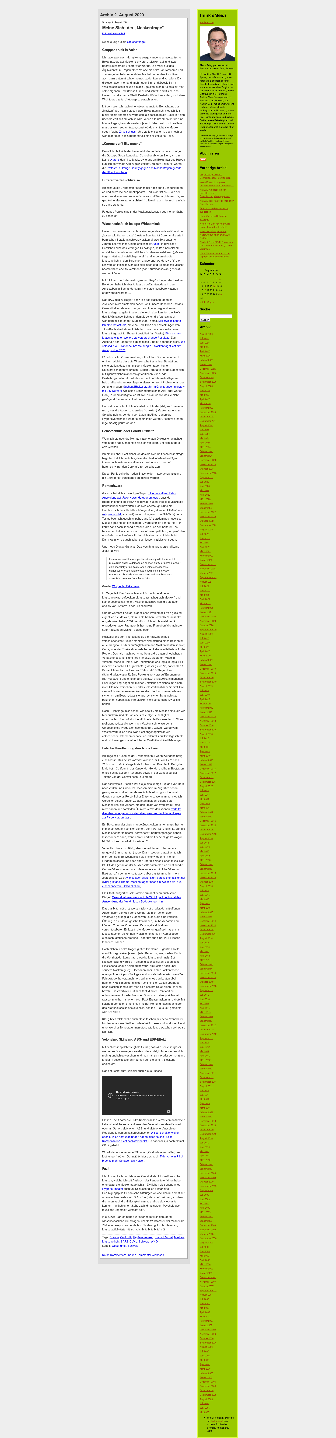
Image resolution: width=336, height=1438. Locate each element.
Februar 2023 (206, 503)
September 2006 (208, 1342)
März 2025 (205, 403)
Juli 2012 (204, 1042)
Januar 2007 (206, 1325)
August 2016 (206, 838)
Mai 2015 (204, 899)
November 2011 (208, 1073)
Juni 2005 (205, 1407)
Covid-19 (126, 1237)
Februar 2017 (206, 812)
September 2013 (208, 986)
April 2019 (205, 699)
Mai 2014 (204, 951)
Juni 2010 (205, 1147)
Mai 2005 (204, 1412)
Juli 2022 (204, 534)
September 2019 (208, 681)
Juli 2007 (204, 1299)
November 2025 (208, 373)
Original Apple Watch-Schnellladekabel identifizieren (215, 176)
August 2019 (206, 686)
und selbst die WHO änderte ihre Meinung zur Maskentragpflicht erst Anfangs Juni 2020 (143, 346)
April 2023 (205, 494)
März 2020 (205, 655)
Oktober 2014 (207, 929)
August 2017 (206, 786)
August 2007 (206, 1294)
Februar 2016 (206, 864)
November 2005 (208, 1386)
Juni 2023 (205, 486)
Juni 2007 (205, 1303)
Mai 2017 (204, 799)
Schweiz (144, 1241)
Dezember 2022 (208, 512)
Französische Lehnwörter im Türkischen (214, 210)
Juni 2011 (205, 1094)
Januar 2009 (206, 1220)
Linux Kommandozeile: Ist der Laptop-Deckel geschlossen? (215, 254)
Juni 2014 (205, 947)
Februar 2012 (206, 1064)
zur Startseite (207, 22)
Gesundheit (119, 1246)
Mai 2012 (204, 1051)
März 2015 (205, 907)
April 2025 (205, 399)
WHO (154, 1241)
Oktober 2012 (207, 1029)
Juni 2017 (205, 794)
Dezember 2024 (208, 412)
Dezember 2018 (208, 716)
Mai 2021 (204, 594)
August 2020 (206, 633)
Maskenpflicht (110, 1241)
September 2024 (208, 420)
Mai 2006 (204, 1360)
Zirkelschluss (127, 132)
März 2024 (205, 447)
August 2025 (206, 386)
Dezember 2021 (208, 564)
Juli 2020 (204, 638)
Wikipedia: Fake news (125, 586)
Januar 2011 (206, 1116)
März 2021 (205, 603)
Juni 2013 (205, 999)
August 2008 (206, 1242)
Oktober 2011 (207, 1077)
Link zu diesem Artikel (113, 33)
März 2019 (205, 703)
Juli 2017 (204, 790)
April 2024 (205, 442)
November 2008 (208, 1229)
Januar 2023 (206, 507)
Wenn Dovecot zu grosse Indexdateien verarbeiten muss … (217, 183)
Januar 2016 (206, 868)
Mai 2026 (204, 346)
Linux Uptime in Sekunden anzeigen (213, 217)
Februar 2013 (206, 1016)
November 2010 (208, 1125)
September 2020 (208, 629)
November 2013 (208, 977)
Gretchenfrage (136, 42)
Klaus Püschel (164, 1237)
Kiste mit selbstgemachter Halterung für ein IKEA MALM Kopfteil (215, 235)
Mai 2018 (204, 746)
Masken (179, 1237)
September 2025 (208, 381)
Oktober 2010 (207, 1129)
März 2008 (205, 1264)
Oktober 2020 (207, 625)
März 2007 (205, 1316)
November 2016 (208, 825)
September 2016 (208, 833)
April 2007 (205, 1312)
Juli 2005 (204, 1403)
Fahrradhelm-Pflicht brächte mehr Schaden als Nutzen (143, 1158)
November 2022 (208, 516)
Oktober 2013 (207, 981)
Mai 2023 (204, 490)
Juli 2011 (204, 1090)
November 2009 (208, 1177)
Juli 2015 (204, 890)
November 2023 (208, 464)
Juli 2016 (204, 842)
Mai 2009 (204, 1203)
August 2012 (206, 1038)
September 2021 (208, 577)
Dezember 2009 (208, 1173)
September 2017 (208, 781)
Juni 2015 (205, 894)
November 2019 (208, 673)
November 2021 (208, 568)
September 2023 (208, 473)
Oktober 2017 (207, 777)
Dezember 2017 (208, 768)
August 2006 (206, 1346)
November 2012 (208, 1025)
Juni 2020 (205, 642)
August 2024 (206, 425)
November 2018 (208, 720)
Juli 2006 (204, 1351)
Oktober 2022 (207, 520)
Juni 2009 (205, 1199)
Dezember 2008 (208, 1225)
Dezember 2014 (208, 920)
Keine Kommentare (114, 1255)
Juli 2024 (204, 429)
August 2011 (206, 1086)
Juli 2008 (204, 1246)
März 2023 (205, 499)
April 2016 (205, 855)
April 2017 (205, 803)
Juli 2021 (204, 586)
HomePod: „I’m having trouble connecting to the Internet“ (215, 225)
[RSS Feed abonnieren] (203, 160)
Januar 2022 (206, 560)
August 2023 (206, 477)
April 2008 (205, 1260)
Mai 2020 (204, 647)
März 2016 (205, 860)
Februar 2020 (206, 660)
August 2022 (206, 529)
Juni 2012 (205, 1046)
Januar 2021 (206, 612)
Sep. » (210, 302)
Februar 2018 (206, 760)
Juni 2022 (205, 538)
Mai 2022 (204, 542)
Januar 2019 (206, 712)
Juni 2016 (205, 846)
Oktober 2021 (207, 573)
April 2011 (205, 1103)
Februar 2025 (206, 407)
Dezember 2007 (208, 1277)
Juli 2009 (204, 1194)
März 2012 (205, 1060)
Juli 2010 (204, 1142)
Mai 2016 (204, 851)
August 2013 (206, 990)
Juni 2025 (205, 390)
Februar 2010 (206, 1164)
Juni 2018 (205, 742)
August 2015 (206, 886)
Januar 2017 (206, 816)
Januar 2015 (206, 916)
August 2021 (206, 581)
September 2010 (208, 1133)
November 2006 (208, 1333)
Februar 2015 (206, 912)
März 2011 (205, 1107)
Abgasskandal (112, 514)
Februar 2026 (206, 360)
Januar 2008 (206, 1273)
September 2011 (208, 1081)
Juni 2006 (205, 1355)
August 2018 (206, 734)
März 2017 (205, 807)
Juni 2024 (205, 433)
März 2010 (205, 1159)
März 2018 (205, 755)
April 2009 (205, 1207)
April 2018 (205, 751)
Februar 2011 (206, 1112)
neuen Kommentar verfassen (146, 1255)
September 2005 (208, 1394)
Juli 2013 (204, 994)
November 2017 (208, 773)
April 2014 (205, 955)
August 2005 (206, 1399)
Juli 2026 (204, 338)
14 (214, 286)
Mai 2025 (204, 394)
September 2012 (208, 1033)
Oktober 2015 (207, 881)
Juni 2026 (205, 342)
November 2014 (208, 925)
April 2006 (205, 1364)
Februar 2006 (206, 1373)
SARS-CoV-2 (129, 1241)
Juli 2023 (204, 481)
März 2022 (205, 551)
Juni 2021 (205, 590)
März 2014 (205, 959)
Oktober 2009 (207, 1181)
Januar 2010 (206, 1168)
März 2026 (205, 355)
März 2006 (205, 1368)
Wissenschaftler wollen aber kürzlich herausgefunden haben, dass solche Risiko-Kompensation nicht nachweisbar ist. (141, 1137)
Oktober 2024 (207, 416)
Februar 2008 (206, 1268)
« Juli (202, 302)
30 (220, 294)
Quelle (155, 244)
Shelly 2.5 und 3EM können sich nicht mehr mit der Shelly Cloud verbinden (216, 245)
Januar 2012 (206, 1068)
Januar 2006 (206, 1377)
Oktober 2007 (207, 1286)
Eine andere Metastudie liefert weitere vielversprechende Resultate (141, 335)
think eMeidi (217, 1421)
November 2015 (208, 877)
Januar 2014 (206, 968)
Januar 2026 (206, 364)
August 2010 (206, 1138)
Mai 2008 (204, 1255)
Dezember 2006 (208, 1329)
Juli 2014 (204, 942)
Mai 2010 (204, 1151)
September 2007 (208, 1290)
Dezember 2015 (208, 873)
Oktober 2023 (207, 468)
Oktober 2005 (207, 1390)
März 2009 (205, 1212)
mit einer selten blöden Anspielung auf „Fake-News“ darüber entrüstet (139, 495)
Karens (115, 160)
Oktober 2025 (207, 377)
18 (205, 290)
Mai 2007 (204, 1307)
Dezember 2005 (208, 1381)
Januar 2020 (206, 664)
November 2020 (208, 620)
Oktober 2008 (207, 1234)
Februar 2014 (206, 964)
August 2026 (206, 333)
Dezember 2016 (208, 820)
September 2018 (208, 729)
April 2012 (205, 1055)
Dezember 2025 (208, 368)
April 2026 (205, 351)
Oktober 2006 (207, 1338)
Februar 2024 (206, 451)
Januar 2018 (206, 764)
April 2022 (205, 546)
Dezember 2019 (208, 668)
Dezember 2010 (208, 1120)
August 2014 (206, 938)
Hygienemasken (143, 1237)
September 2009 (208, 1186)
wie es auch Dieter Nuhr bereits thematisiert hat (155, 878)
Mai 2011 (204, 1099)
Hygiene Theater (112, 1189)
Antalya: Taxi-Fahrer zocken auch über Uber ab (217, 202)
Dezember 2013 (208, 973)
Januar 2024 (206, 455)
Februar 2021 (206, 607)
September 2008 (208, 1238)
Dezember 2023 (208, 459)
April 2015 (205, 903)
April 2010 (205, 1155)
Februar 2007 (206, 1320)
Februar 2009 (206, 1216)
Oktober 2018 (207, 725)
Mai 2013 (204, 1003)
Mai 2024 (204, 438)
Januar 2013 (206, 1020)
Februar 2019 (206, 707)
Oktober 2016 (207, 829)
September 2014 (208, 933)
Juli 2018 (204, 738)
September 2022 (208, 525)
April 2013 (205, 1007)
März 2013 (205, 1012)
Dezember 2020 (208, 616)
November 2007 (208, 1281)
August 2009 (206, 1190)
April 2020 (205, 651)
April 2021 (205, 599)
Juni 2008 (205, 1251)
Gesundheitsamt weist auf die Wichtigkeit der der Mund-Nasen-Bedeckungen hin (141, 899)
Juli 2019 (204, 690)
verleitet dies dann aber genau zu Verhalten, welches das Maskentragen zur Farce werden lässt (141, 813)
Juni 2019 (205, 694)
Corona (114, 1237)
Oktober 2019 (207, 677)
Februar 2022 (206, 555)
